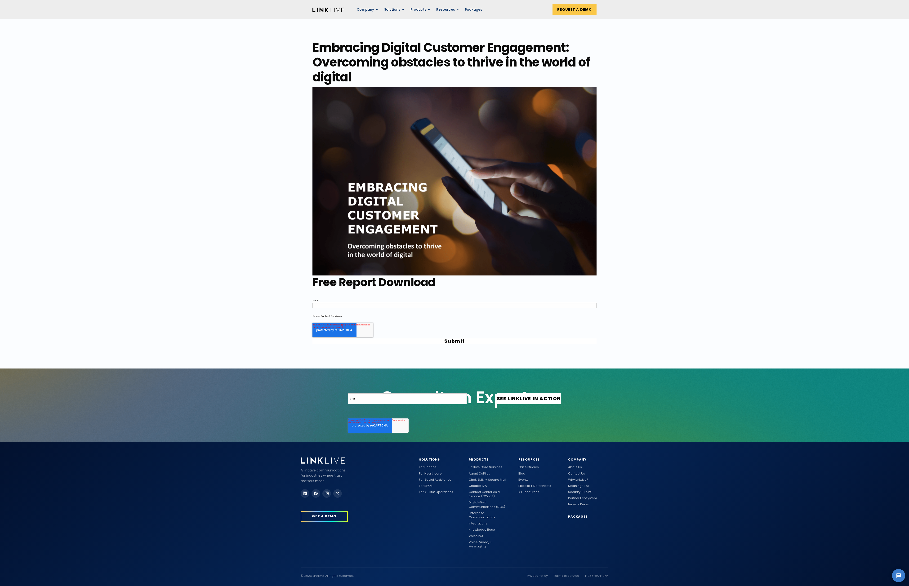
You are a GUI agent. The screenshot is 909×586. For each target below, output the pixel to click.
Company (577, 459)
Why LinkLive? (578, 480)
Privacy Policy (537, 575)
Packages (473, 9)
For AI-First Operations (436, 492)
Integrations (478, 523)
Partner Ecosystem (582, 498)
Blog (521, 473)
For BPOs (425, 486)
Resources (445, 9)
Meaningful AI (578, 486)
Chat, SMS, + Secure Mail (487, 480)
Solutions (429, 459)
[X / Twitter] (337, 493)
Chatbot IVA (478, 486)
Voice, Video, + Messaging (480, 544)
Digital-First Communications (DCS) (487, 504)
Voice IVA (476, 536)
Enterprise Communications (482, 515)
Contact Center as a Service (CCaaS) (484, 494)
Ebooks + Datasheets (534, 486)
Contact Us (576, 473)
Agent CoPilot (479, 473)
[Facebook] (316, 493)
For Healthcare (430, 473)
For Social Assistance (435, 480)
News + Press (578, 504)
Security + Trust (579, 492)
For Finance (428, 467)
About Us (575, 467)
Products (479, 459)
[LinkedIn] (305, 493)
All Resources (528, 492)
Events (523, 480)
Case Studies (528, 467)
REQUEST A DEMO (574, 9)
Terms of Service (566, 575)
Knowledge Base (482, 530)
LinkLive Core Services (485, 467)
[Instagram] (326, 493)
